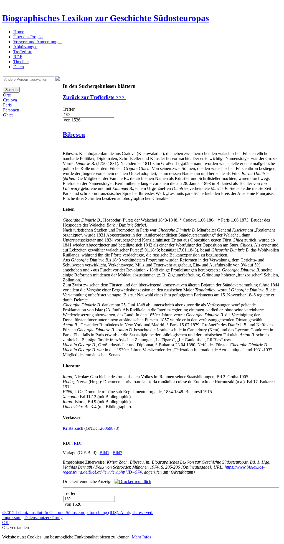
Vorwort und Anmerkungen (37, 41)
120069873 (108, 428)
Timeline (21, 61)
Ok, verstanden (15, 527)
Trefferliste (22, 51)
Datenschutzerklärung (43, 517)
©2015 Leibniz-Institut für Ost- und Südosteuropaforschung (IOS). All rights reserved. (77, 512)
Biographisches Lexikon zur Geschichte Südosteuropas (105, 18)
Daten (18, 66)
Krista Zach (73, 428)
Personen (11, 110)
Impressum (11, 517)
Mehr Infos (141, 537)
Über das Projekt (28, 36)
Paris (7, 105)
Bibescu (74, 134)
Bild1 (104, 452)
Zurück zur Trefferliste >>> (94, 97)
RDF (17, 56)
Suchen (11, 90)
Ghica (8, 115)
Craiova (10, 100)
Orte (7, 95)
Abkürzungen (25, 46)
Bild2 (117, 452)
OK (5, 522)
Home (18, 31)
